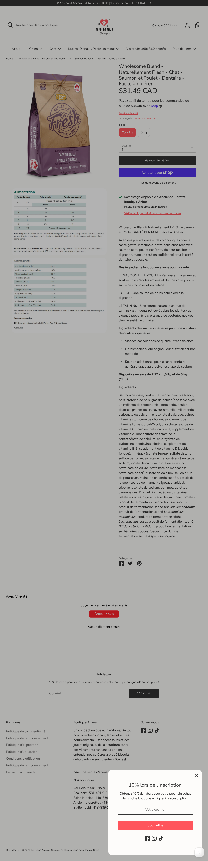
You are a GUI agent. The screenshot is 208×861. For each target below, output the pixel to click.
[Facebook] (147, 838)
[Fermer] (196, 775)
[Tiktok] (161, 838)
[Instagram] (154, 838)
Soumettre (155, 825)
